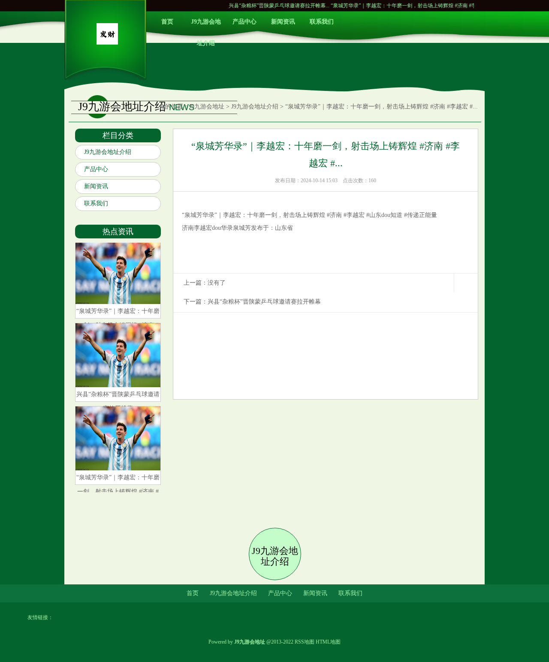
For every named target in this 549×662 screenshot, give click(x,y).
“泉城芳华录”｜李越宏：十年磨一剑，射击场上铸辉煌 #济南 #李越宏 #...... (399, 6)
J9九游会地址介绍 (206, 25)
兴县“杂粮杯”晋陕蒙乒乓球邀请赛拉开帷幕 (264, 301)
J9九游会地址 (206, 106)
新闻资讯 (283, 21)
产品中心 (244, 21)
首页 (167, 21)
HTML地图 (328, 642)
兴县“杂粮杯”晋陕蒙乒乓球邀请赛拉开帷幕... (264, 6)
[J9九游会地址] (107, 42)
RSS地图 (304, 642)
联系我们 (322, 21)
